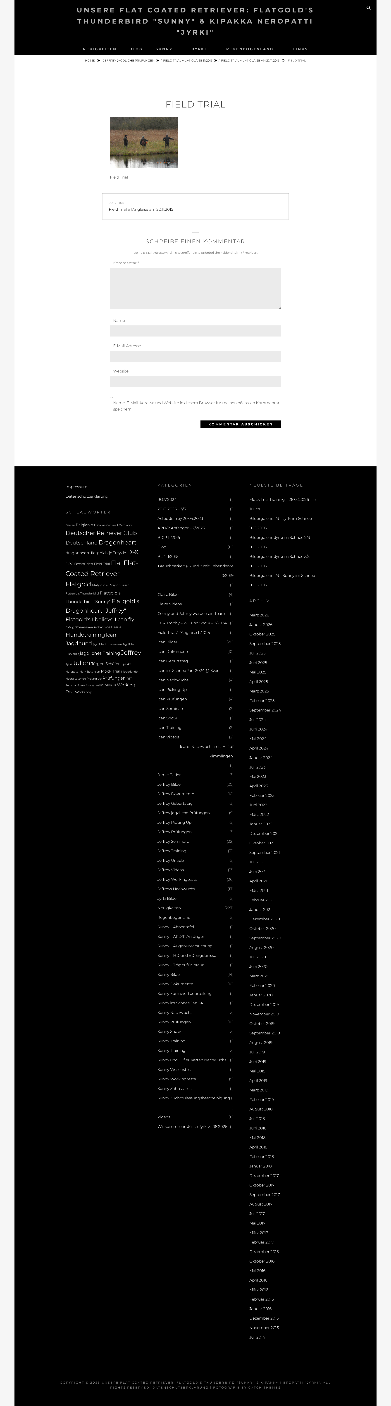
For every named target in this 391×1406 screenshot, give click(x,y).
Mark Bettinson (89, 671)
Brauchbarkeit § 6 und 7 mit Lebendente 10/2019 (196, 571)
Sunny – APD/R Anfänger (180, 936)
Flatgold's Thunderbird (82, 593)
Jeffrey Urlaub (170, 860)
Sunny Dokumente (175, 984)
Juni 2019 (257, 1061)
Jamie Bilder (169, 775)
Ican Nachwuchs (172, 680)
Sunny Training (171, 1041)
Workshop (83, 692)
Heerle (116, 627)
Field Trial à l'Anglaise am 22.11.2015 (250, 60)
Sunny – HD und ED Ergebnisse (186, 955)
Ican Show (167, 718)
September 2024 (265, 710)
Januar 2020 (261, 995)
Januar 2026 (260, 624)
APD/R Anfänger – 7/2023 (181, 528)
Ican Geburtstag (172, 661)
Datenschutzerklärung (87, 496)
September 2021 (264, 852)
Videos (163, 1117)
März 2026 (259, 615)
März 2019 (258, 1090)
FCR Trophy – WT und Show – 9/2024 (192, 623)
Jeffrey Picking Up (174, 822)
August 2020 (261, 947)
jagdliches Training (100, 653)
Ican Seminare (170, 708)
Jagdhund (79, 643)
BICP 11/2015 (168, 537)
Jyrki (199, 49)
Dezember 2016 (264, 1251)
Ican (111, 635)
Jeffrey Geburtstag (175, 803)
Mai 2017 (257, 1223)
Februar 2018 (261, 1156)
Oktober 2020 (262, 928)
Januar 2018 (260, 1166)
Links (300, 49)
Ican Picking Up (172, 689)
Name (119, 320)
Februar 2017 (261, 1242)
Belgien (83, 525)
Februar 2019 (261, 1099)
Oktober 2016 (261, 1261)
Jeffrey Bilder (169, 784)
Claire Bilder (168, 594)
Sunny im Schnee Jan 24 (180, 1003)
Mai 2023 (257, 776)
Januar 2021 (260, 909)
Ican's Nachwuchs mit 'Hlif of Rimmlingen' (207, 751)
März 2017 (258, 1232)
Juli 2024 (257, 719)
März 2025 (259, 691)
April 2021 (258, 881)
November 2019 (264, 1014)
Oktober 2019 (261, 1023)
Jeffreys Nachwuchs (176, 889)
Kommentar (126, 263)
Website (121, 371)
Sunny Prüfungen (174, 1022)
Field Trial (102, 564)
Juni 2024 (258, 729)
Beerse (70, 525)
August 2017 (260, 1204)
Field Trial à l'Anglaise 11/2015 (187, 60)
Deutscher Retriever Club (101, 532)
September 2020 (265, 938)
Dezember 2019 (264, 1004)
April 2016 (258, 1280)
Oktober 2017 (261, 1185)
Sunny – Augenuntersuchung (185, 946)
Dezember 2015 (264, 1318)
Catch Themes (264, 1387)
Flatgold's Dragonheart (110, 585)
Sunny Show (169, 1031)
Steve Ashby (86, 685)
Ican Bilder (167, 642)
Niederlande (129, 671)
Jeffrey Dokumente (175, 794)
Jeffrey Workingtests (177, 879)
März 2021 (258, 890)
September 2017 (264, 1194)
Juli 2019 (257, 1052)
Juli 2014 (257, 1337)
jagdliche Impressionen (107, 644)
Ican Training (169, 727)
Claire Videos (169, 604)
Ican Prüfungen (172, 699)
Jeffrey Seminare (173, 841)
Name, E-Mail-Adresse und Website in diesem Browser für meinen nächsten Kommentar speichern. (196, 406)
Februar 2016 (261, 1299)
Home (90, 60)
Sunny (164, 49)
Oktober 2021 (261, 843)
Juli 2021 (257, 862)
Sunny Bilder (169, 974)
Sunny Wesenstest (174, 1069)
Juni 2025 (258, 662)
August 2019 (260, 1042)
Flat (117, 563)
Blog (136, 49)
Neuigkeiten (100, 49)
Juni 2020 (258, 966)
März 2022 (259, 814)
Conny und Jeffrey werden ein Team (191, 613)
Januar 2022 (260, 824)
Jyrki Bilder (167, 898)
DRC (134, 552)
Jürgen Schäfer (105, 663)
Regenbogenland (250, 49)
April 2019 (258, 1080)
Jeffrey (131, 652)
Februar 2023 (261, 795)
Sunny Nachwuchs (174, 1012)
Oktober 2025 (262, 634)
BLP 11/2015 (167, 556)
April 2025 (258, 681)
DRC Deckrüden (79, 564)
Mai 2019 (257, 1071)
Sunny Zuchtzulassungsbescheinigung (193, 1098)
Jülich (81, 663)
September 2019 (264, 1033)
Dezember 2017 (264, 1175)
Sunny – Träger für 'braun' (181, 965)
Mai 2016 (257, 1270)
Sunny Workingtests (176, 1079)
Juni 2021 (257, 871)
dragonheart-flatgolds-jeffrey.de (96, 553)
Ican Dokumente (173, 651)
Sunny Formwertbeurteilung (184, 993)
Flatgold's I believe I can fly (100, 619)
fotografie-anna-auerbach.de (88, 627)
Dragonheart (117, 542)
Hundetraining (85, 634)
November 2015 (264, 1327)
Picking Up (94, 678)
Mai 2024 (258, 738)
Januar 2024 (261, 757)
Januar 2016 (260, 1308)
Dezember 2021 (264, 833)
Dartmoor (125, 525)
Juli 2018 (257, 1118)
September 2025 (265, 643)
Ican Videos (168, 737)
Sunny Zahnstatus (174, 1088)
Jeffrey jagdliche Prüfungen (129, 60)
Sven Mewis (105, 685)
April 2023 (258, 786)
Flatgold (78, 584)
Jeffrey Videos (170, 870)
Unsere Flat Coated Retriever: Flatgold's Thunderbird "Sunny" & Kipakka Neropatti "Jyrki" (196, 21)
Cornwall (112, 525)
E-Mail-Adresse (127, 346)
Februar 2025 (261, 700)
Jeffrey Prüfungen (174, 832)
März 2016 (258, 1289)
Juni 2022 (258, 805)
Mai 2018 (257, 1137)
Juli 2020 (257, 957)
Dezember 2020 (264, 919)
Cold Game (98, 525)
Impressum (76, 487)
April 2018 (258, 1147)
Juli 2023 (257, 767)
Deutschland (82, 542)
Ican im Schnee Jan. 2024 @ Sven (188, 670)
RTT (129, 678)
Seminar (71, 685)
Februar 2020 (262, 985)
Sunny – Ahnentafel (175, 927)
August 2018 (261, 1109)
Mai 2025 (257, 672)
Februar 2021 (261, 900)
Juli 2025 (257, 653)
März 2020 (259, 976)
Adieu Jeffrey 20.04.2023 (180, 518)
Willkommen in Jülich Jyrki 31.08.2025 (192, 1126)
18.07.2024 (167, 499)
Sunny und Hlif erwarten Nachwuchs (191, 1060)
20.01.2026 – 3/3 (171, 509)
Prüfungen (114, 678)
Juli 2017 (257, 1213)
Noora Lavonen (76, 678)
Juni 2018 (258, 1128)
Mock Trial (110, 671)
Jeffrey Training (171, 851)
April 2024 (258, 748)
